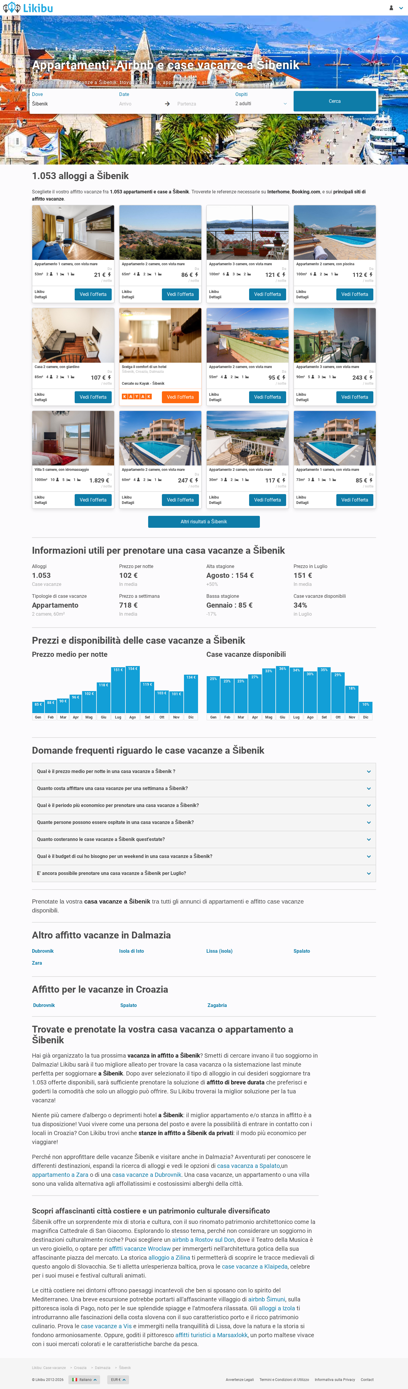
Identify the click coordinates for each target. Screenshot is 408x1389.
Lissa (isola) (219, 951)
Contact (367, 1380)
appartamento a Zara (60, 1174)
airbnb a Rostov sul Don (203, 1239)
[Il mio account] (396, 7)
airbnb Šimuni (266, 1299)
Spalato (302, 951)
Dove (37, 94)
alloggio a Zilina (169, 1257)
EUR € (116, 1380)
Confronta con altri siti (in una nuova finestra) (338, 119)
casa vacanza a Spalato (248, 1165)
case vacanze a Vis (106, 1326)
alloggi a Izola (277, 1308)
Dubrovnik (43, 951)
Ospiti (241, 94)
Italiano (85, 1380)
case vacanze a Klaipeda (255, 1266)
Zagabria (217, 1005)
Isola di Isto (131, 951)
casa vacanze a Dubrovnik (146, 1174)
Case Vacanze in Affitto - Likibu (27, 7)
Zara (37, 963)
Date (124, 94)
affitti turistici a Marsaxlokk (211, 1335)
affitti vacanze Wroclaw (140, 1248)
